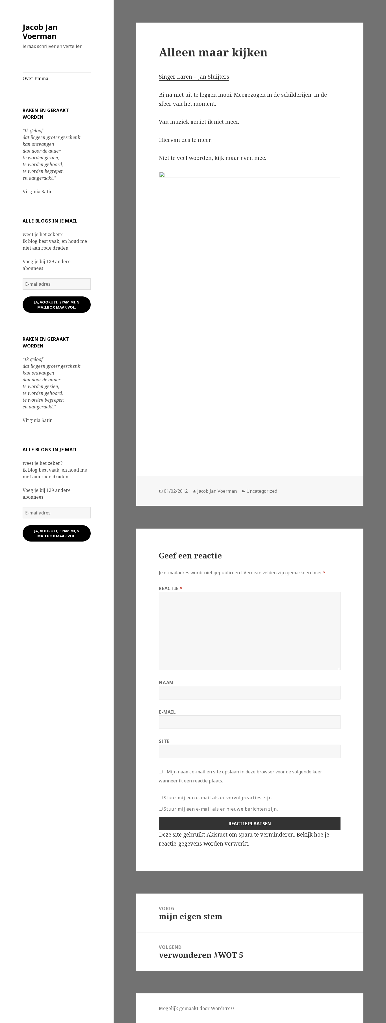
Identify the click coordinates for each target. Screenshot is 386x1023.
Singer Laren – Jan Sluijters (194, 76)
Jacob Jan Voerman (40, 31)
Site (164, 741)
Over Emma (35, 78)
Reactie (171, 588)
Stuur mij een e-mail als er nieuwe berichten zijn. (221, 809)
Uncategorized (261, 491)
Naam (166, 682)
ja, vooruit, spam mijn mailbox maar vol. (56, 305)
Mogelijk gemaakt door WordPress (197, 1008)
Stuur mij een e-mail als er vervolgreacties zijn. (218, 798)
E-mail (167, 712)
